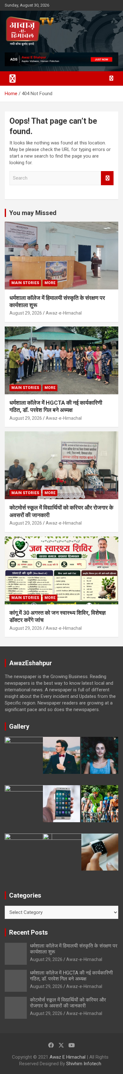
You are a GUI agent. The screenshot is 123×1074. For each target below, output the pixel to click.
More (50, 283)
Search (107, 178)
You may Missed (32, 213)
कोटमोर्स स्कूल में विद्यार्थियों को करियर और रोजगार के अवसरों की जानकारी (68, 1003)
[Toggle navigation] (12, 78)
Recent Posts (28, 932)
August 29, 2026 (25, 313)
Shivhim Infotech (83, 1063)
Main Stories (25, 283)
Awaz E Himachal (67, 1057)
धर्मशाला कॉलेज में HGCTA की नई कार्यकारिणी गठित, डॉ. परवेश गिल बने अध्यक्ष (71, 976)
